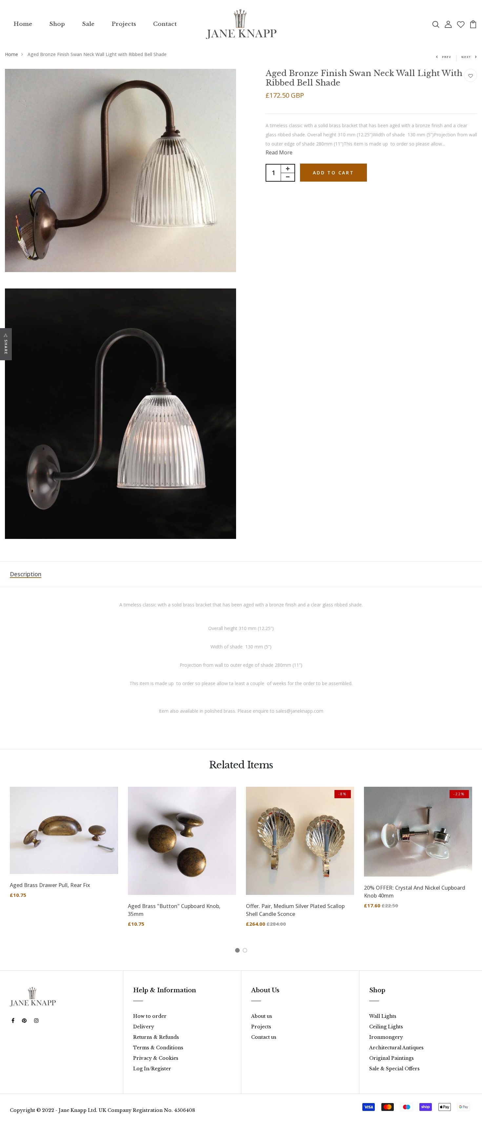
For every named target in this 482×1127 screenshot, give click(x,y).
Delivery (143, 1027)
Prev (447, 57)
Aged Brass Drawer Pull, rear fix (50, 885)
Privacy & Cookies (155, 1058)
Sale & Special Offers (394, 1069)
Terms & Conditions (158, 1048)
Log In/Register (152, 1069)
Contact (165, 24)
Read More (279, 152)
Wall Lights (382, 1016)
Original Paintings (391, 1058)
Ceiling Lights (386, 1027)
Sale (88, 24)
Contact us (263, 1037)
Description (25, 574)
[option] (64, 847)
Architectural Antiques (396, 1048)
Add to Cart (333, 172)
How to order (150, 1016)
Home (22, 24)
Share (6, 347)
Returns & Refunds (156, 1037)
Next (466, 57)
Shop (57, 24)
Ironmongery (386, 1037)
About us (261, 1016)
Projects (123, 24)
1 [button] (238, 951)
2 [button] (246, 951)
